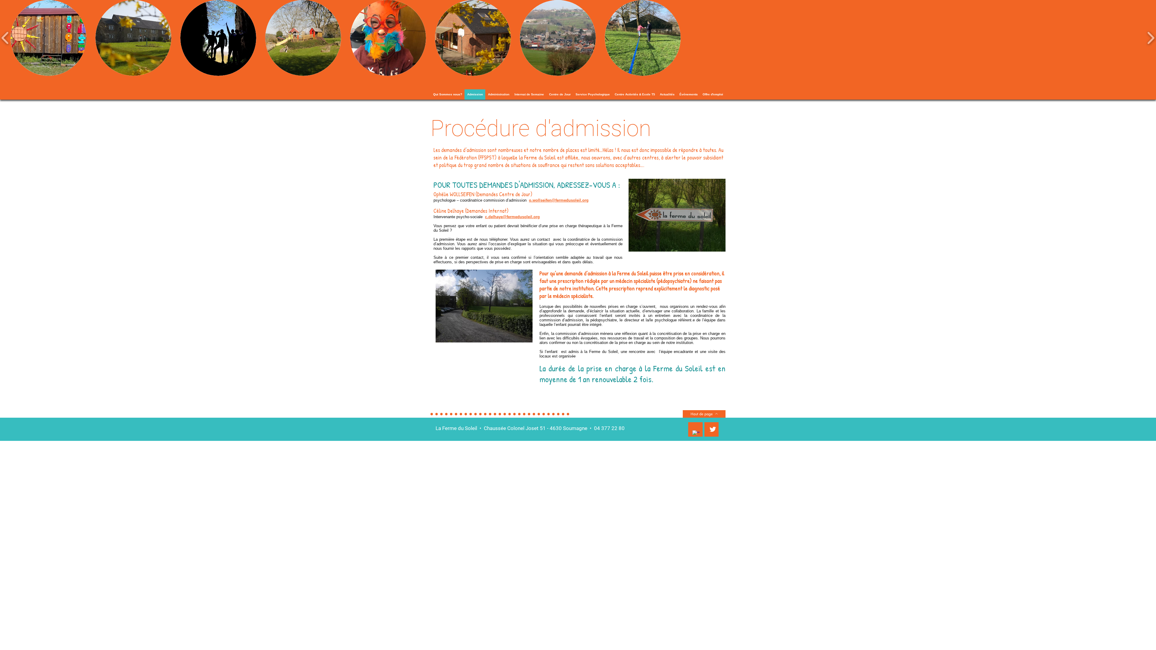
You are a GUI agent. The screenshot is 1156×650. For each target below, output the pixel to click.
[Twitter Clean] (712, 429)
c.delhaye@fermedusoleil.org (512, 217)
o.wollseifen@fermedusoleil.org (559, 200)
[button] (48, 38)
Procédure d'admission (540, 128)
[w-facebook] (696, 434)
